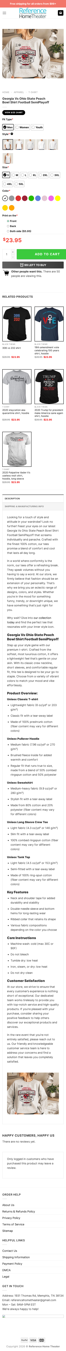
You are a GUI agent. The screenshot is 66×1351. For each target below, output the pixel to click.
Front (13, 221)
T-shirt (33, 92)
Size (5, 167)
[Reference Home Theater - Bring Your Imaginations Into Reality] (33, 13)
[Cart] (60, 13)
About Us (8, 1205)
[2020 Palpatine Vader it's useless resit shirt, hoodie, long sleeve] (17, 449)
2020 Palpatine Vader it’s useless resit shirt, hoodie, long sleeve (16, 475)
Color (6, 190)
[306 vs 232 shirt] (17, 324)
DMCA (6, 1270)
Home (5, 92)
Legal (5, 1276)
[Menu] (4, 13)
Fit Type (7, 119)
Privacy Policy (11, 1218)
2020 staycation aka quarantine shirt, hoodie (15, 412)
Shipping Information (16, 1257)
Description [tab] (12, 498)
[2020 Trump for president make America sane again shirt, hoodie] (49, 387)
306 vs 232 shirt (11, 348)
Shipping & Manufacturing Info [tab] (24, 506)
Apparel (19, 92)
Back (13, 226)
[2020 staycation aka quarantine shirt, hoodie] (17, 387)
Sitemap (7, 1230)
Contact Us (9, 1250)
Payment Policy (12, 1263)
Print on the (10, 215)
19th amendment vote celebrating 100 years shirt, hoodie (47, 350)
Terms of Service (13, 1224)
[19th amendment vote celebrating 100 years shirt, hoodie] (49, 324)
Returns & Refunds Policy (18, 1211)
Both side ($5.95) (20, 231)
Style (7, 134)
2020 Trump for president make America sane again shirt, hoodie (49, 413)
